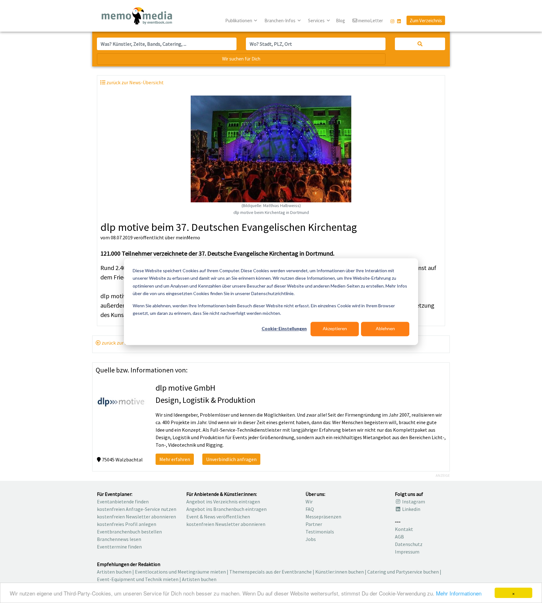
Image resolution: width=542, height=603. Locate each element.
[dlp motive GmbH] (121, 401)
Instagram (413, 501)
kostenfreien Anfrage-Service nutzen (136, 509)
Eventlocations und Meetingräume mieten (180, 572)
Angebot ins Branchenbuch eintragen (226, 509)
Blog (340, 20)
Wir (309, 501)
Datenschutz (408, 544)
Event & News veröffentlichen (218, 516)
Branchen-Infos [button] (280, 20)
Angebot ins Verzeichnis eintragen (223, 501)
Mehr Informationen (458, 593)
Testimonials (320, 531)
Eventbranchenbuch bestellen (129, 531)
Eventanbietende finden (123, 501)
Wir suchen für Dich (241, 59)
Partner (314, 524)
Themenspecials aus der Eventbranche (270, 572)
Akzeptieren (335, 328)
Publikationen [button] (239, 20)
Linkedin (410, 509)
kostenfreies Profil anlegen (126, 524)
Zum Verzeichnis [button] (426, 20)
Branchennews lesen (119, 539)
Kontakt (404, 529)
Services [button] (317, 20)
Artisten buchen (114, 572)
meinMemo (188, 237)
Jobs (311, 539)
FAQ (310, 509)
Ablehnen (385, 328)
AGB (399, 536)
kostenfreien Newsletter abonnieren (136, 516)
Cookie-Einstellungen (284, 328)
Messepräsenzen (323, 516)
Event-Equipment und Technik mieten (137, 579)
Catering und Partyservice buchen (403, 572)
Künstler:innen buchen (339, 572)
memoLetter (370, 20)
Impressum (407, 551)
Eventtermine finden (119, 546)
